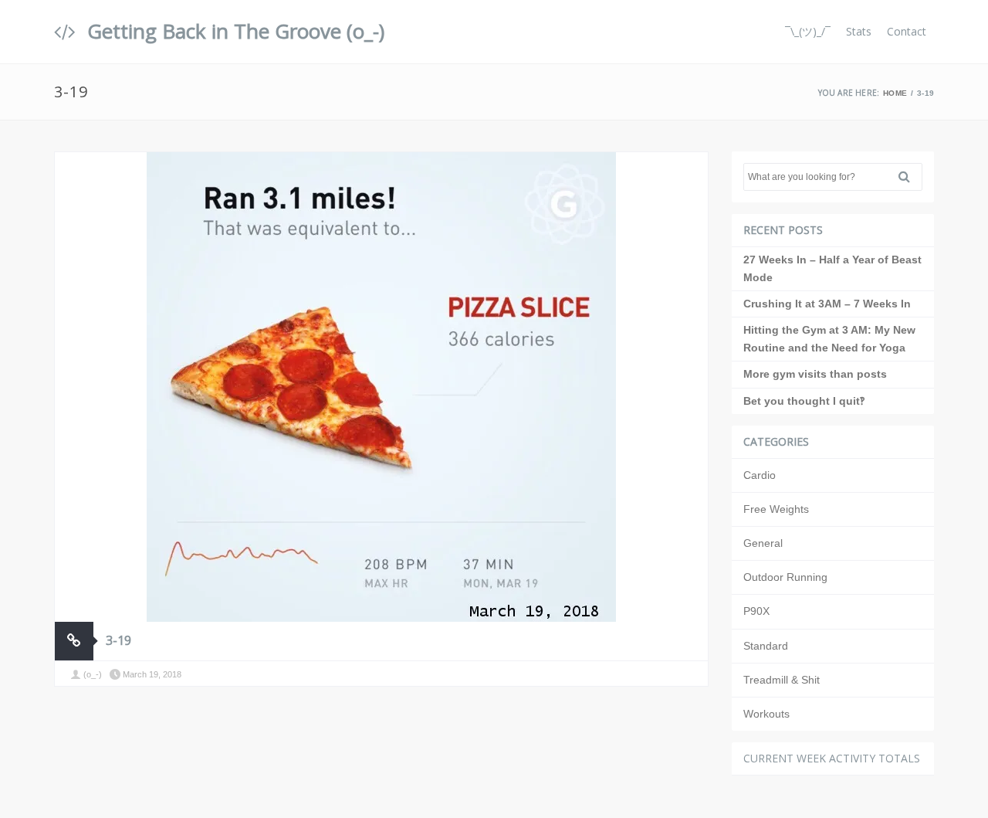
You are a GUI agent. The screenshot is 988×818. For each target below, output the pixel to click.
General (763, 543)
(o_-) (92, 674)
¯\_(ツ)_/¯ (808, 31)
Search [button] (910, 177)
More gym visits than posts (815, 374)
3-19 (118, 640)
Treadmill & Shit (781, 680)
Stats (858, 31)
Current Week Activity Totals (831, 758)
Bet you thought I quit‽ (803, 401)
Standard (765, 646)
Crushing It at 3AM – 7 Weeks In (827, 303)
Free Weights (776, 509)
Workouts (766, 714)
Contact (906, 31)
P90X (756, 611)
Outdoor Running (785, 577)
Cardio (759, 475)
